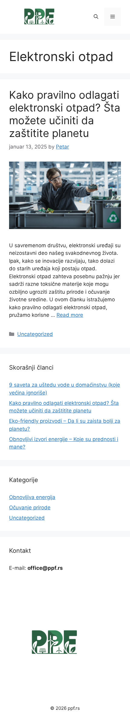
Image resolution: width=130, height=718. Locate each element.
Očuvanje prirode (29, 507)
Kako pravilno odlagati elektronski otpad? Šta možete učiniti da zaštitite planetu (64, 113)
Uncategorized (35, 334)
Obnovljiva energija (32, 497)
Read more (70, 315)
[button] (96, 17)
